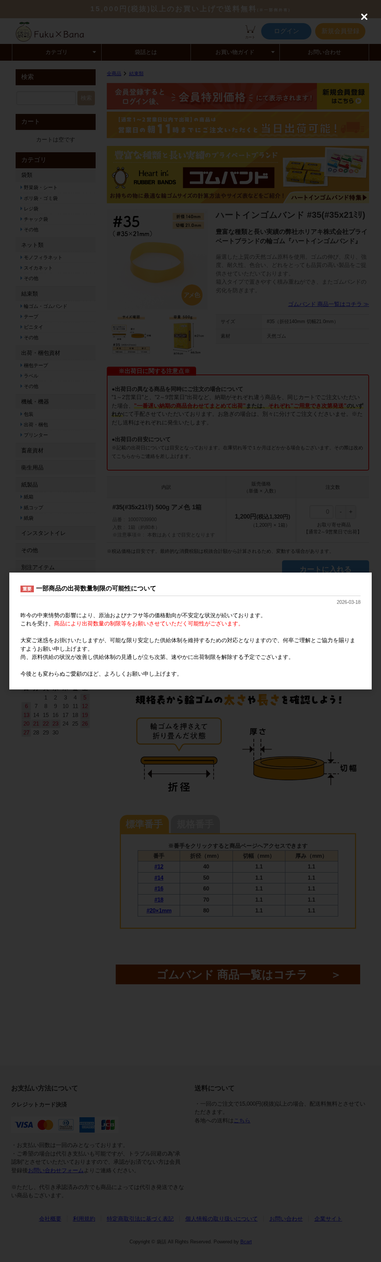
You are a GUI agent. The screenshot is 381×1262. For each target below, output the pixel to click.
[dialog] (190, 631)
